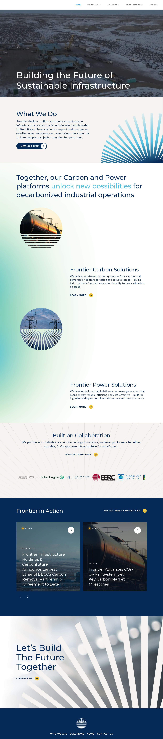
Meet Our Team (30, 146)
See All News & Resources (122, 510)
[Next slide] (27, 596)
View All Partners (78, 454)
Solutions (77, 734)
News (90, 734)
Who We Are (58, 734)
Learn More (78, 295)
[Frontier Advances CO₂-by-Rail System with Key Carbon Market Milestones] (115, 556)
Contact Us (24, 678)
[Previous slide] (20, 596)
